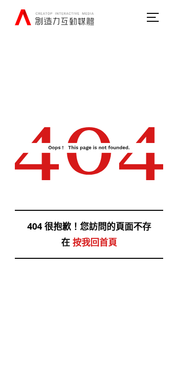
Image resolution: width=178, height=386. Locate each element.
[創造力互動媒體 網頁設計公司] (54, 17)
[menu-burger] (153, 17)
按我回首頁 (95, 242)
